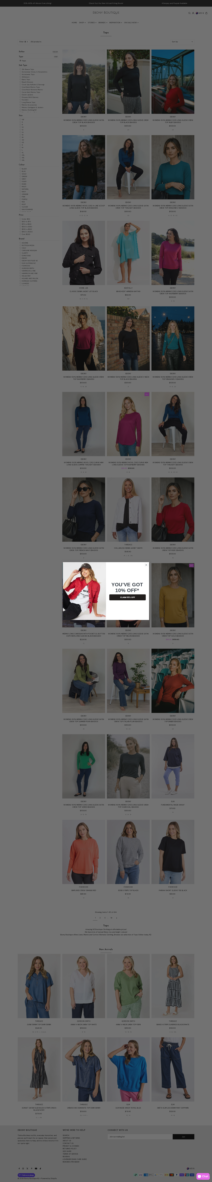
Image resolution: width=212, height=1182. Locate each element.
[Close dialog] (146, 565)
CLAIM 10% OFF (127, 597)
